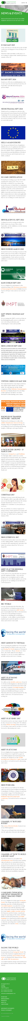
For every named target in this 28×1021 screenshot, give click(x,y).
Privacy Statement (6, 1010)
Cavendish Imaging (18, 687)
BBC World (20, 610)
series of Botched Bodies (11, 826)
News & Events (5, 998)
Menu (23, 3)
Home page (4, 997)
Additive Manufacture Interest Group (12, 423)
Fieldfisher (22, 454)
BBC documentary (13, 959)
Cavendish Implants (8, 2)
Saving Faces (12, 454)
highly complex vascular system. (16, 911)
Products (4, 1000)
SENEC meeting (10, 724)
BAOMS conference (16, 682)
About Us (3, 1002)
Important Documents (7, 1008)
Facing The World (9, 649)
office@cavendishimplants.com (8, 993)
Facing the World (18, 952)
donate (18, 651)
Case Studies (4, 1004)
